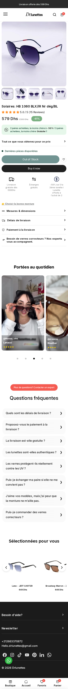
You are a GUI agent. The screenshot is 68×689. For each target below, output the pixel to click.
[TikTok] (20, 655)
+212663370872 (12, 641)
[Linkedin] (42, 655)
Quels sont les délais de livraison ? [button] (28, 413)
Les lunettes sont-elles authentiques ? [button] (31, 452)
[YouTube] (27, 655)
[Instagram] (12, 655)
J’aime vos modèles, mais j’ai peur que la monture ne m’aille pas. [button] (31, 498)
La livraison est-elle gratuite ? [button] (25, 440)
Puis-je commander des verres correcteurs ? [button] (26, 515)
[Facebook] (5, 655)
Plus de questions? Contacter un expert (34, 387)
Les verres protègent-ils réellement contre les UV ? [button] (29, 466)
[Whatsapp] (49, 655)
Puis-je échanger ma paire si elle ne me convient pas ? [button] (32, 482)
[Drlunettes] (34, 14)
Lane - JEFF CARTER (22, 586)
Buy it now (34, 168)
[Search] (54, 14)
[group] (34, 54)
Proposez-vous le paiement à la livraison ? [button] (27, 427)
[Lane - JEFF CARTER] (22, 566)
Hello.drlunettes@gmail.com (20, 645)
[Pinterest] (34, 655)
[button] (34, 141)
